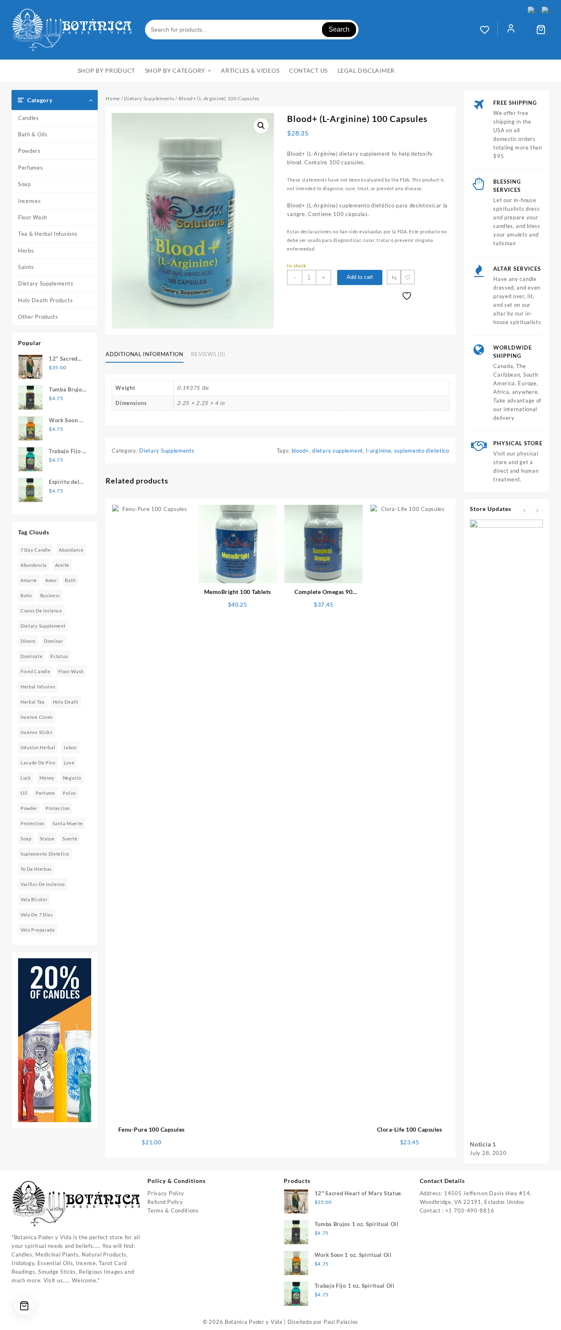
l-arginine (378, 450)
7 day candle (36, 549)
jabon (70, 747)
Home (113, 98)
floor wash (71, 671)
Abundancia (34, 565)
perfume (45, 793)
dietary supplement (43, 625)
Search (339, 29)
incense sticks (37, 732)
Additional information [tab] (144, 354)
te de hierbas (36, 869)
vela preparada (38, 929)
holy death (65, 701)
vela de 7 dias (37, 914)
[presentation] (525, 510)
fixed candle (35, 671)
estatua (59, 656)
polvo (69, 793)
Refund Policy (165, 1202)
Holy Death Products (45, 300)
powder (29, 808)
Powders (29, 150)
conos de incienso (41, 610)
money (47, 777)
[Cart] (541, 30)
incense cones (37, 717)
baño (26, 595)
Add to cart (360, 277)
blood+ (300, 450)
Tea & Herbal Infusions (47, 233)
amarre (29, 580)
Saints (26, 267)
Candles (28, 118)
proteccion (58, 808)
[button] (261, 125)
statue (47, 838)
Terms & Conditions (173, 1210)
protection (32, 823)
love (69, 762)
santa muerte (68, 823)
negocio (72, 777)
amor (51, 580)
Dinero (28, 641)
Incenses (29, 201)
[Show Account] (511, 29)
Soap (24, 184)
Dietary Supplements (45, 283)
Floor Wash (32, 217)
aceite (62, 565)
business (50, 595)
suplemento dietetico (45, 853)
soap (26, 838)
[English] (534, 10)
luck (26, 777)
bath (70, 580)
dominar (53, 641)
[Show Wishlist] (489, 29)
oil (24, 793)
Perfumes (30, 167)
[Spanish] (548, 10)
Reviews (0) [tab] (208, 354)
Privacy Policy (165, 1193)
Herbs (26, 250)
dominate (32, 656)
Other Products (38, 316)
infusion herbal (38, 747)
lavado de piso (38, 762)
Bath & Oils (33, 134)
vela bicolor (34, 899)
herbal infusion (38, 686)
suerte (69, 838)
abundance (71, 549)
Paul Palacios (341, 1321)
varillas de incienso (43, 884)
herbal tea (33, 701)
